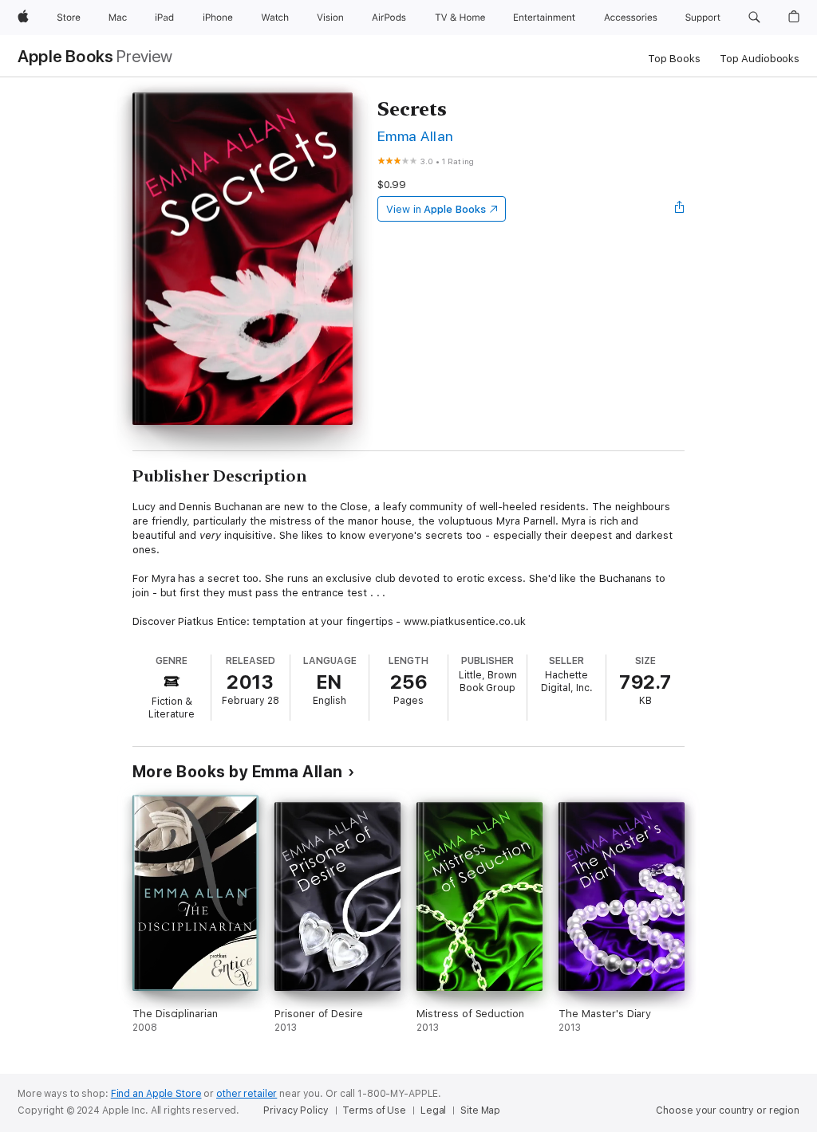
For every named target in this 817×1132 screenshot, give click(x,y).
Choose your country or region (727, 1110)
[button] (754, 17)
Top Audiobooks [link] (759, 59)
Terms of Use (374, 1110)
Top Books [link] (674, 59)
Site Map (480, 1110)
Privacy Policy (295, 1110)
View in (436, 209)
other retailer (246, 1093)
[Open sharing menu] (680, 209)
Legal (433, 1110)
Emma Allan (415, 136)
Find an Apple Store (156, 1093)
